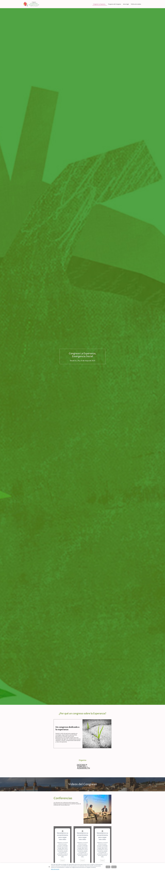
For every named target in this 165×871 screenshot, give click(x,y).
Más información (55, 869)
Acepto (62, 860)
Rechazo (114, 867)
